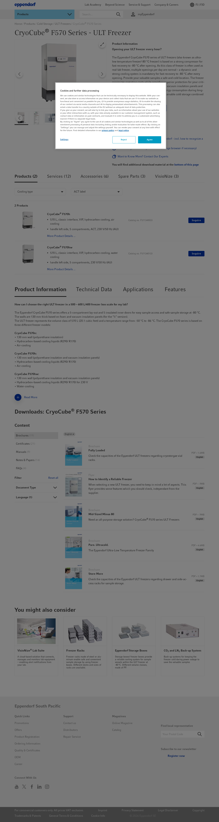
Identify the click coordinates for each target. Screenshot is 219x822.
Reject (124, 139)
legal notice (124, 130)
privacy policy (108, 130)
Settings (64, 139)
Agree (150, 139)
